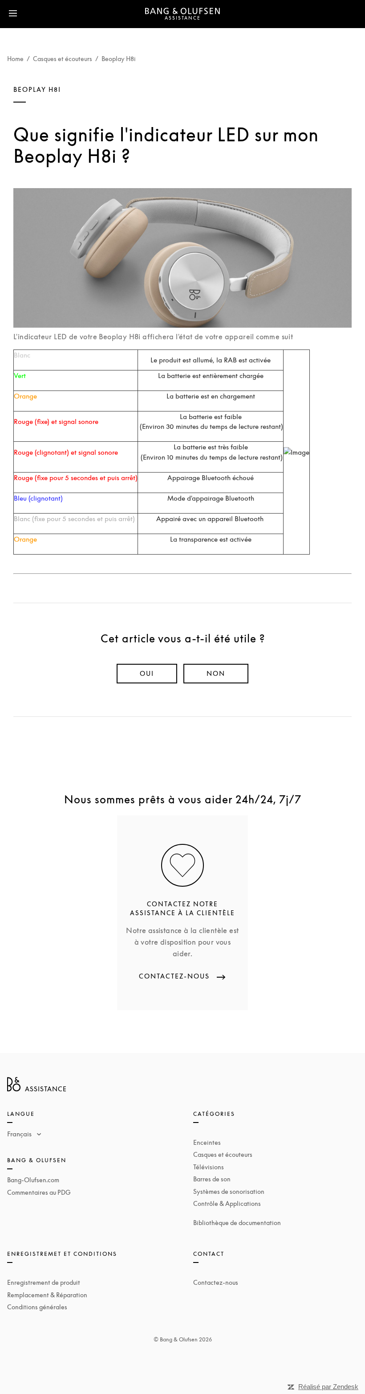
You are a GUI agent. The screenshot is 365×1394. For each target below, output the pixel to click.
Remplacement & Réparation (47, 1295)
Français (20, 1134)
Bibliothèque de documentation (237, 1222)
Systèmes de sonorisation (228, 1191)
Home (15, 58)
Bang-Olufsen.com (33, 1180)
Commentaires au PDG (39, 1192)
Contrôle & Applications (227, 1203)
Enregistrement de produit (43, 1282)
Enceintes (207, 1142)
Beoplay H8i (118, 58)
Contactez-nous (215, 1282)
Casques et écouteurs (62, 58)
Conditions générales (37, 1307)
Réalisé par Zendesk (328, 1386)
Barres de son (212, 1179)
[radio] (147, 673)
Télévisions (208, 1167)
